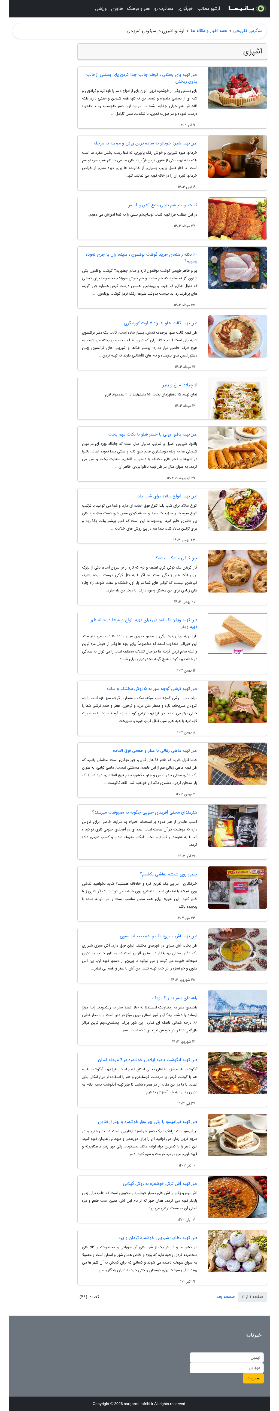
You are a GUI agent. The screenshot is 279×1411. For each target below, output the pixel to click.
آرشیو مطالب (208, 8)
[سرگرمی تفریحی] (247, 8)
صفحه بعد (225, 1296)
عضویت (253, 1378)
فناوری (117, 8)
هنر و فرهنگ (138, 8)
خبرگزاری (185, 8)
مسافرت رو (163, 8)
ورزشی (101, 8)
